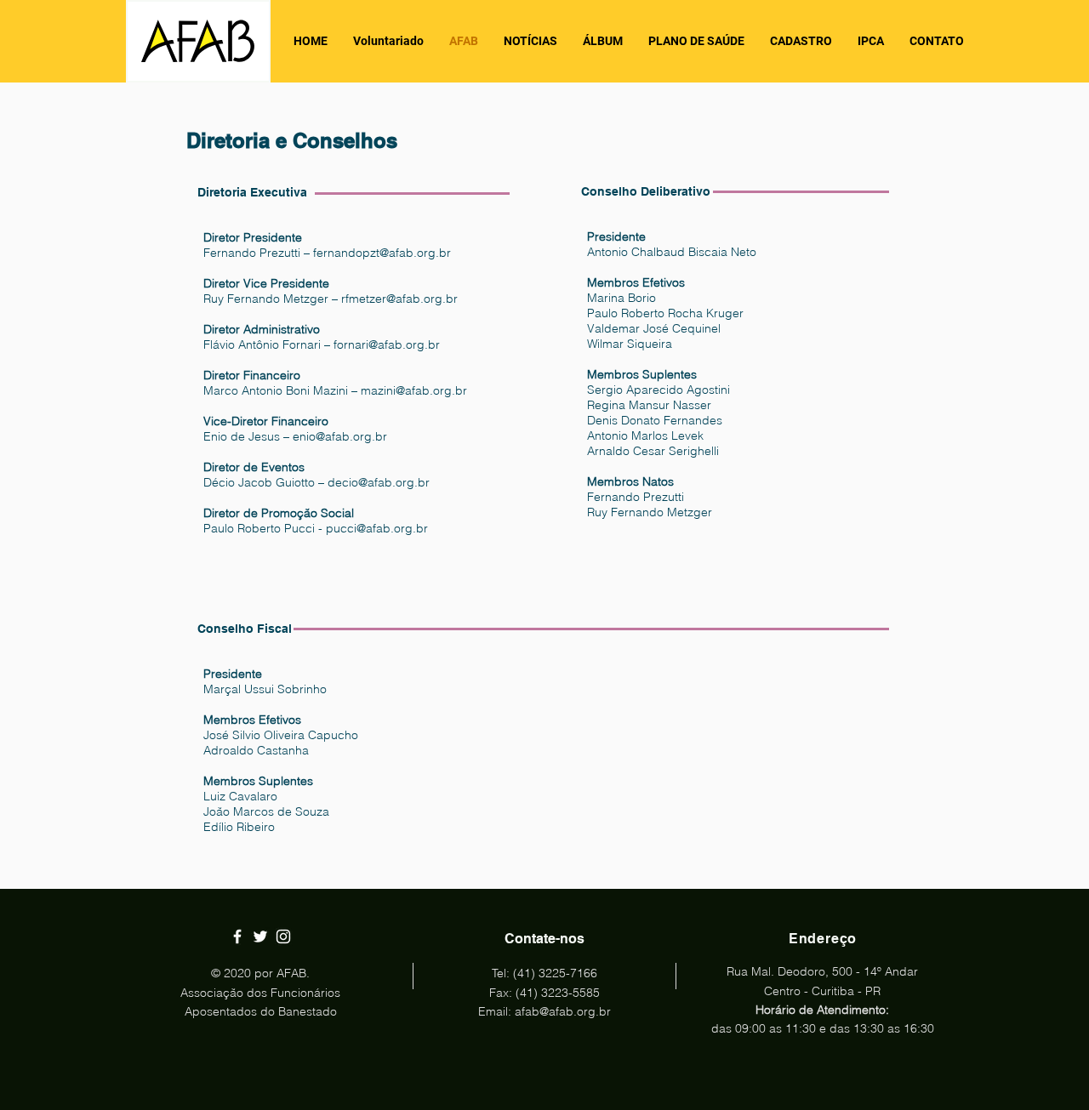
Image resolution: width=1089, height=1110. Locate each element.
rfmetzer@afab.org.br (399, 298)
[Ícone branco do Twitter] (260, 936)
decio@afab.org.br (379, 482)
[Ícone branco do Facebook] (237, 936)
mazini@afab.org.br (414, 390)
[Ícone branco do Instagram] (283, 936)
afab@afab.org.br (563, 1011)
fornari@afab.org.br (387, 344)
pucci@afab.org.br (377, 528)
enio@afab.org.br (340, 436)
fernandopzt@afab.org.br (382, 252)
